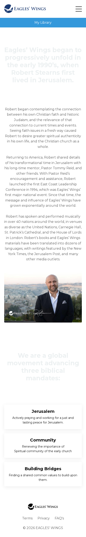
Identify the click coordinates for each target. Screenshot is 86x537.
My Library (43, 23)
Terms (27, 518)
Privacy (44, 518)
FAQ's (59, 518)
